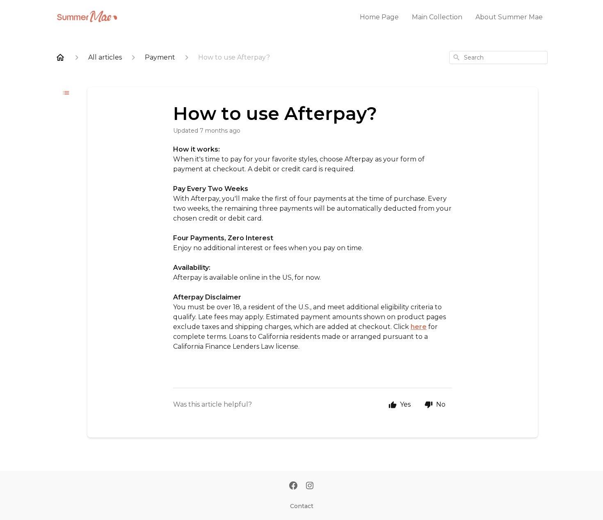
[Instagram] (310, 486)
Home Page (379, 17)
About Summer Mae (509, 17)
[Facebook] (293, 486)
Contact (301, 506)
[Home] (60, 57)
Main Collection (437, 17)
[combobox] (498, 57)
